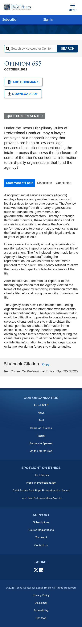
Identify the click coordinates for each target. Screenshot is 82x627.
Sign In (48, 19)
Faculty (41, 435)
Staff (41, 420)
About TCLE (41, 405)
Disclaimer (41, 602)
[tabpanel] (41, 271)
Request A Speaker (41, 443)
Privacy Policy (41, 595)
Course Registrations (41, 529)
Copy (45, 364)
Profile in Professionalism (41, 482)
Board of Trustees (41, 427)
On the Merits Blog (41, 450)
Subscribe (9, 19)
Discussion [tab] (44, 183)
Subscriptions (41, 522)
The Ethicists (41, 475)
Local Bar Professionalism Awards (41, 498)
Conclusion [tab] (63, 183)
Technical (41, 537)
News (41, 412)
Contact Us (41, 545)
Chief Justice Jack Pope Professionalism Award (41, 490)
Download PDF (25, 93)
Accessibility (41, 610)
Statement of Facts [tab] (19, 183)
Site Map (41, 617)
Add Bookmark (26, 82)
